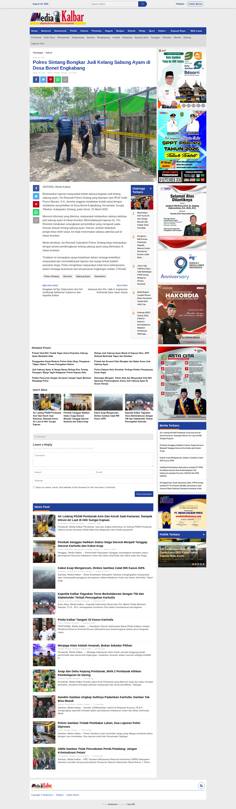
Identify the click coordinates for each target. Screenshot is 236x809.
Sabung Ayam (83, 276)
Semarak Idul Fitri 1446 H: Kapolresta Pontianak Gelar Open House (108, 289)
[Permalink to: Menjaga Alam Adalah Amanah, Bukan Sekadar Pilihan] (44, 654)
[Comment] (65, 79)
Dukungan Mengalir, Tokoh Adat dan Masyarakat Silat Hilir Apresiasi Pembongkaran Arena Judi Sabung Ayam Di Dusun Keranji (123, 381)
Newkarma (112, 804)
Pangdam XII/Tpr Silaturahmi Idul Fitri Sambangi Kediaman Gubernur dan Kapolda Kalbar (63, 290)
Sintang (64, 73)
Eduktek (61, 649)
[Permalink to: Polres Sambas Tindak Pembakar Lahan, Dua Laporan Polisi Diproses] (44, 732)
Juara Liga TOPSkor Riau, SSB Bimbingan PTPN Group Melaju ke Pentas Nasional (144, 275)
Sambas (89, 571)
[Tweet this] (43, 79)
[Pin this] (50, 79)
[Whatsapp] (58, 79)
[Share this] (36, 79)
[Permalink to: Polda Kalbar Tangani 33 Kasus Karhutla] (44, 629)
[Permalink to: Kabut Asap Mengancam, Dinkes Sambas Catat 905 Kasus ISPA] (108, 402)
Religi (89, 649)
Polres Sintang (51, 276)
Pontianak (80, 523)
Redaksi (60, 795)
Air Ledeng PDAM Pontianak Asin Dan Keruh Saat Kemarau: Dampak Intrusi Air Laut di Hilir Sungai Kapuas (47, 419)
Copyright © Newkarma (42, 795)
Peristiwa (57, 73)
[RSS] (201, 786)
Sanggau (96, 549)
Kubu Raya (69, 601)
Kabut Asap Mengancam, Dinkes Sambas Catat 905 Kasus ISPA (106, 416)
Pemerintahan (63, 523)
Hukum (50, 73)
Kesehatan (69, 549)
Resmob (67, 276)
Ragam (83, 649)
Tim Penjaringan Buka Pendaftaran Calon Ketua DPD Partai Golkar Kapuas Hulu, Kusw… (181, 552)
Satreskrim (100, 276)
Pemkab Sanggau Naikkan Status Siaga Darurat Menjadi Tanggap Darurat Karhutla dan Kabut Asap (181, 448)
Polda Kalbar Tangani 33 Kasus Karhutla (85, 619)
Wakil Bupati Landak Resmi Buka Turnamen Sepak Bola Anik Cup (144, 298)
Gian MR (131, 804)
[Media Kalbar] (58, 17)
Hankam (61, 549)
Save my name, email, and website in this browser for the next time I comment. (76, 487)
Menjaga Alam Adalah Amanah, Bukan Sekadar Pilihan (95, 645)
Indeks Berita (73, 795)
